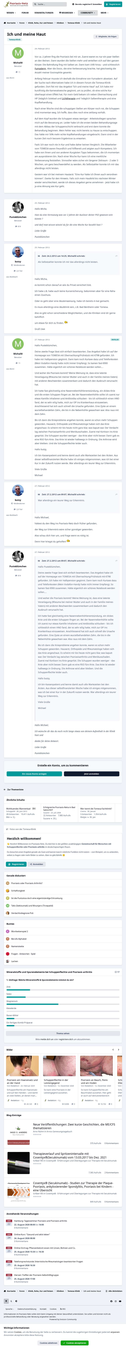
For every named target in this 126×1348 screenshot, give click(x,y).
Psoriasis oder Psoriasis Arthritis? (26, 883)
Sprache (9, 1309)
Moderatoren (19, 265)
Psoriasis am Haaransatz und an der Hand (22, 1081)
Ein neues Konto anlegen (34, 774)
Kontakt (43, 1309)
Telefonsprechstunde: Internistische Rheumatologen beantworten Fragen (48, 1261)
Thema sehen (63, 1033)
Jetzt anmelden (91, 774)
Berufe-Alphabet (19, 939)
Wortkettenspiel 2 (19, 931)
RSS (63, 1309)
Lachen (14, 961)
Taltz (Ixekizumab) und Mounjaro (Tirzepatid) (32, 905)
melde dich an (46, 1039)
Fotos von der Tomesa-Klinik (23, 829)
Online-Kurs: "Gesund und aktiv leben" (32, 1234)
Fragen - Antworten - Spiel (23, 953)
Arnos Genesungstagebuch (59, 1131)
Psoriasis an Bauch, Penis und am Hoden (94, 1081)
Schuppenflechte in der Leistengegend (56, 1081)
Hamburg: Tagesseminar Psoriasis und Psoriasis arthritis (40, 1221)
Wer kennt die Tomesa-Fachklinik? (96, 808)
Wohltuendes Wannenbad (18, 808)
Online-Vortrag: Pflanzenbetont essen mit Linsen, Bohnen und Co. (44, 1248)
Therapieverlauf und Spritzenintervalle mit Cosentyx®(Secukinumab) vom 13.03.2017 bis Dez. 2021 (70, 1155)
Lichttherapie (68, 98)
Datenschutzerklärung (27, 1309)
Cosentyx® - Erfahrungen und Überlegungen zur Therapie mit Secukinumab (81, 1160)
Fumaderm (40, 68)
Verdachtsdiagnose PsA (22, 913)
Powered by (63, 1319)
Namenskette (17, 946)
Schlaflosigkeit (18, 890)
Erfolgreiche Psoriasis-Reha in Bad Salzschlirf (59, 808)
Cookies (53, 1309)
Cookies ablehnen (48, 1343)
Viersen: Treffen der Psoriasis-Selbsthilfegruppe (36, 1275)
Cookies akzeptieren (76, 1343)
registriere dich (66, 1039)
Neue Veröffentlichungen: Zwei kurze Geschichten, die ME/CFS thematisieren (74, 1126)
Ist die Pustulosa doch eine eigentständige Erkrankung (36, 898)
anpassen (115, 1332)
